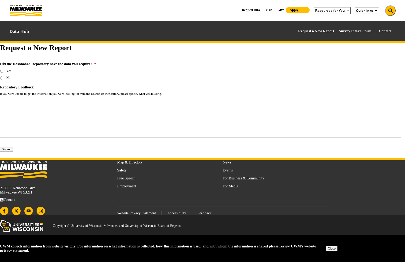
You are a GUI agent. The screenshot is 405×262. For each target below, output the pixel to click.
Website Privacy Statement (136, 213)
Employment (126, 186)
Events (228, 170)
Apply (294, 10)
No (8, 78)
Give (281, 10)
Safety (122, 170)
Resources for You (330, 10)
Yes (8, 71)
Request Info (251, 10)
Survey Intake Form (355, 31)
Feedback (205, 213)
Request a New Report (316, 31)
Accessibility (176, 213)
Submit (6, 149)
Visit (269, 10)
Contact (385, 31)
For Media (230, 186)
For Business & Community (243, 178)
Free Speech (126, 178)
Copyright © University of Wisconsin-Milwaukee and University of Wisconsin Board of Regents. (117, 226)
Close (332, 248)
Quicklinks (364, 10)
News (227, 162)
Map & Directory (130, 162)
